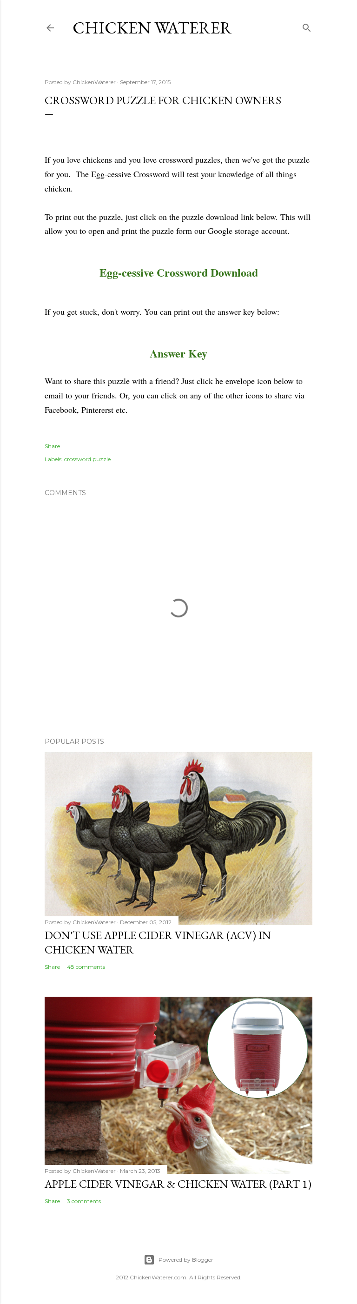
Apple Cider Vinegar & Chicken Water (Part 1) (178, 1184)
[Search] (306, 26)
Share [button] (52, 446)
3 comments (84, 1201)
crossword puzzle (87, 459)
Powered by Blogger (186, 1259)
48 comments (86, 966)
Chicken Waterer (152, 28)
